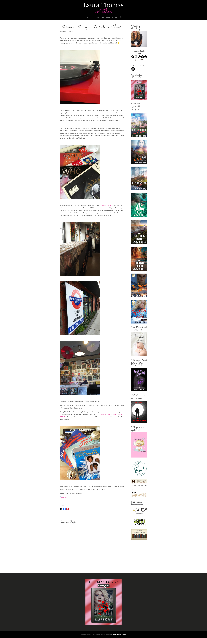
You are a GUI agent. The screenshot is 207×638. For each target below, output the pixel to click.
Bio (91, 17)
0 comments (70, 31)
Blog (102, 17)
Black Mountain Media (118, 634)
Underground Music (107, 205)
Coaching (109, 17)
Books (97, 17)
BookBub (143, 66)
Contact (118, 17)
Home (85, 17)
